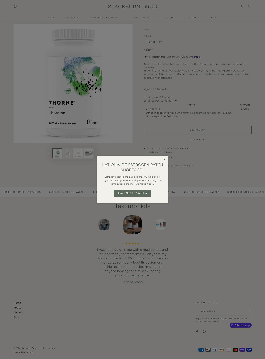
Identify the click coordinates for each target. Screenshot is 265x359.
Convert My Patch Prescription (132, 193)
